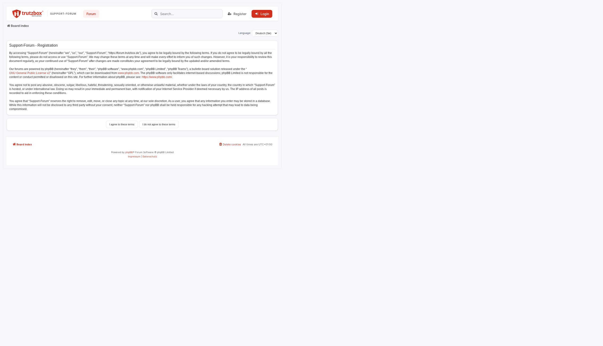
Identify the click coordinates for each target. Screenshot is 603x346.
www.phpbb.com (128, 73)
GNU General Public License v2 (29, 73)
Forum (91, 14)
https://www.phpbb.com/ (157, 77)
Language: (244, 33)
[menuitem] (230, 144)
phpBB (129, 152)
